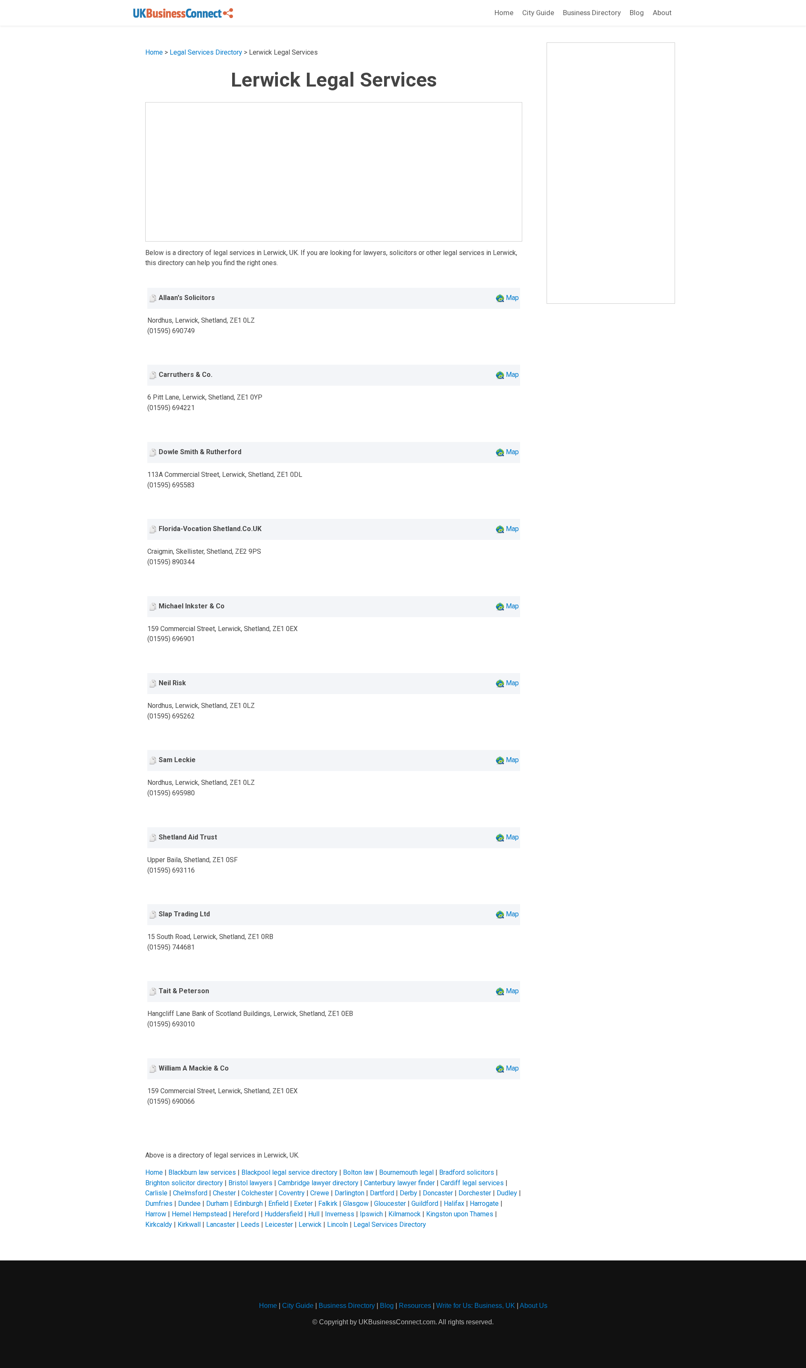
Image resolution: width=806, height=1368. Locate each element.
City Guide (538, 12)
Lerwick (310, 1225)
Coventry (292, 1193)
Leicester (279, 1225)
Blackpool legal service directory (289, 1172)
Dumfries (159, 1204)
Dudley (507, 1193)
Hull (313, 1214)
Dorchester (474, 1193)
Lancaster (220, 1225)
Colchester (257, 1193)
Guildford (424, 1204)
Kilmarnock (404, 1214)
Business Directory (592, 12)
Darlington (349, 1193)
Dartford (382, 1193)
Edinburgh (248, 1204)
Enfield (278, 1204)
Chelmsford (190, 1193)
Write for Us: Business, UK (475, 1305)
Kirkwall (189, 1225)
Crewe (319, 1193)
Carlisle (156, 1193)
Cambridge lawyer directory (318, 1183)
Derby (408, 1193)
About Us (533, 1305)
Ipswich (371, 1214)
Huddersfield (283, 1214)
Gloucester (390, 1204)
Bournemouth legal (406, 1172)
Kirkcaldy (158, 1225)
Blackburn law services (202, 1172)
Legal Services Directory (206, 52)
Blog (637, 12)
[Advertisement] (334, 172)
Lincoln (337, 1225)
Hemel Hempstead (199, 1214)
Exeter (303, 1204)
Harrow (155, 1214)
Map (512, 298)
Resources (415, 1305)
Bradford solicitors (466, 1172)
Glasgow (356, 1204)
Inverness (339, 1214)
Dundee (189, 1204)
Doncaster (438, 1193)
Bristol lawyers (250, 1183)
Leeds (250, 1225)
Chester (224, 1193)
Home (504, 12)
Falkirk (328, 1204)
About (662, 12)
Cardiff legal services (472, 1183)
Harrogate (484, 1204)
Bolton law (358, 1172)
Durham (217, 1204)
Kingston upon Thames (459, 1214)
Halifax (454, 1204)
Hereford (246, 1214)
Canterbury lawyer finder (399, 1183)
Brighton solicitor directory (184, 1183)
